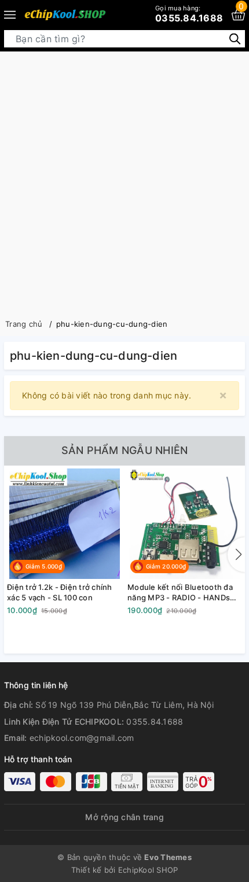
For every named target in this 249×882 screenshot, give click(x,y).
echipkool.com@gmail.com (82, 738)
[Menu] (10, 14)
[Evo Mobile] (64, 14)
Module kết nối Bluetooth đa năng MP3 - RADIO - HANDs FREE (180, 592)
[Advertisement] (124, 181)
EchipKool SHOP (148, 869)
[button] (236, 554)
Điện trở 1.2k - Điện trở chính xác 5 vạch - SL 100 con (59, 592)
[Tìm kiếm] (235, 38)
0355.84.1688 (189, 14)
